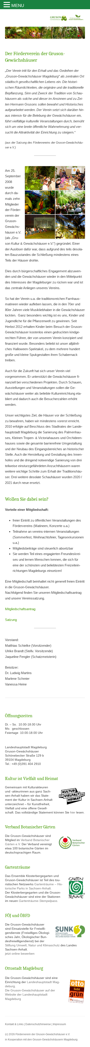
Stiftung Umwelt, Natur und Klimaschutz (32, 945)
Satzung (11, 620)
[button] (7, 5)
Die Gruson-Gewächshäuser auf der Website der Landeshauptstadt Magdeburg (30, 994)
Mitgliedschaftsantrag (20, 609)
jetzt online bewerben (20, 953)
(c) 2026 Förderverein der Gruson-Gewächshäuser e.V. (37, 1034)
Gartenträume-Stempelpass (38, 901)
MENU (17, 5)
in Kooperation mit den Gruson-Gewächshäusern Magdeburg (41, 1039)
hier (73, 812)
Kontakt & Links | (15, 1024)
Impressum (59, 1024)
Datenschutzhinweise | (39, 1024)
